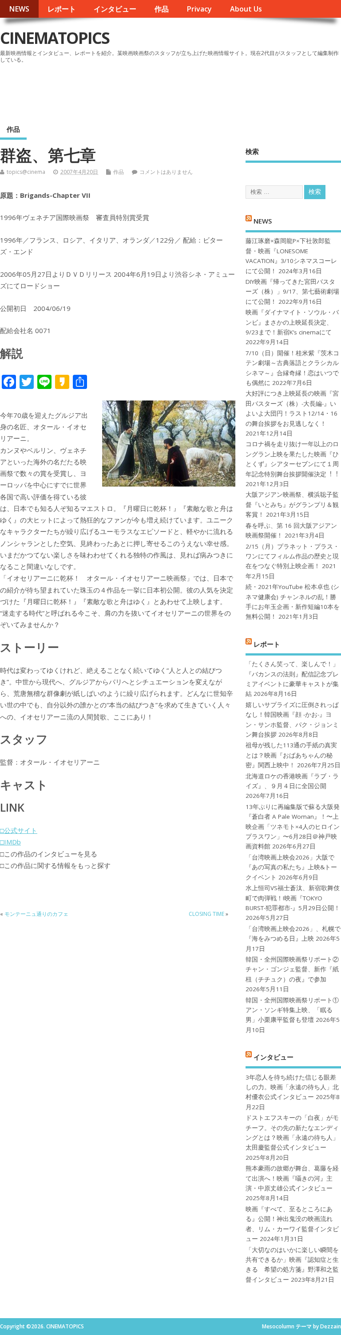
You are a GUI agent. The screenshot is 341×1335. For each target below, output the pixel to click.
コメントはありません (166, 172)
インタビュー (115, 9)
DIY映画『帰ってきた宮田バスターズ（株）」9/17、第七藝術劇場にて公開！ (292, 292)
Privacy (199, 9)
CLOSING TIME (206, 914)
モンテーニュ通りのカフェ (36, 914)
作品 (162, 9)
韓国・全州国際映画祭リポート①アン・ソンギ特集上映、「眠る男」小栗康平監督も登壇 (292, 1010)
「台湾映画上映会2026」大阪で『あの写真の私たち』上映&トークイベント (291, 867)
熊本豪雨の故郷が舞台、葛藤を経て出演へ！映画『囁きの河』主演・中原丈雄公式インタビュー (292, 1178)
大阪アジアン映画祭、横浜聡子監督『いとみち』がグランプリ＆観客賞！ (292, 504)
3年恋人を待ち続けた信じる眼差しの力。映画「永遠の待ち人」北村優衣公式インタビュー (292, 1087)
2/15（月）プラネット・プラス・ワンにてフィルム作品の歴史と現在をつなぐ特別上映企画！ (292, 556)
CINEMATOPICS (54, 38)
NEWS (19, 9)
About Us (246, 9)
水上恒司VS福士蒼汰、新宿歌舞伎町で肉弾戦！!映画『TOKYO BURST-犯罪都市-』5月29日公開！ (293, 898)
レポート (62, 9)
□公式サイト (18, 830)
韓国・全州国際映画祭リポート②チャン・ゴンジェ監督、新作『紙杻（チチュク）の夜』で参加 (292, 969)
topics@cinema (26, 172)
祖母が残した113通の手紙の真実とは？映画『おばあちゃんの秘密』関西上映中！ (291, 755)
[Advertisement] (171, 90)
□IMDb (10, 841)
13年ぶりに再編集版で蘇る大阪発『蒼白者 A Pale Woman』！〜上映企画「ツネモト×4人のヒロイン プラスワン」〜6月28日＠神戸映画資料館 (293, 827)
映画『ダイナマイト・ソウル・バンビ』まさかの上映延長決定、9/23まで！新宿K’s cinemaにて (292, 322)
